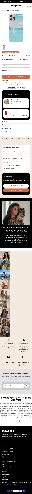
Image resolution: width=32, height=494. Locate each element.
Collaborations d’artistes (8, 467)
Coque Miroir (5, 477)
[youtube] (12, 441)
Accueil (3, 10)
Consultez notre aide (16, 190)
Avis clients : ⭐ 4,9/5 (7, 449)
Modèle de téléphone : (15, 113)
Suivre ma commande (7, 451)
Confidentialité (23, 482)
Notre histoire (5, 454)
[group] (5, 255)
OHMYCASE (18, 487)
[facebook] (2, 441)
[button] (4, 47)
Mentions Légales (14, 483)
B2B (3, 464)
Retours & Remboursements (6, 483)
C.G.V (29, 482)
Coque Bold (5, 479)
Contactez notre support (16, 185)
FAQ (3, 457)
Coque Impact (5, 474)
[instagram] (6, 441)
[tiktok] (9, 441)
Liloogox (10, 59)
